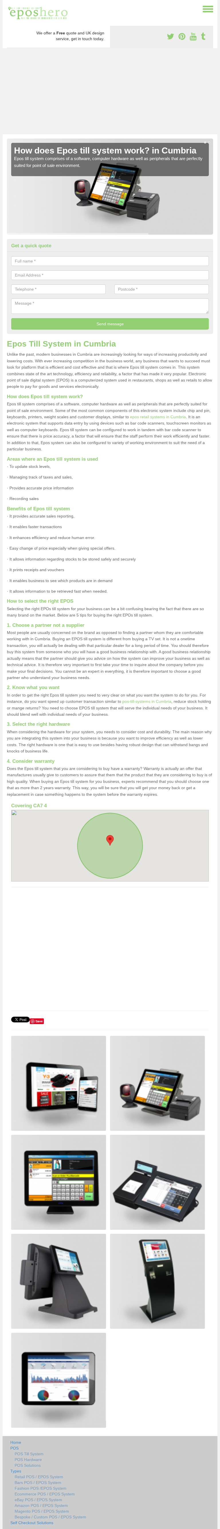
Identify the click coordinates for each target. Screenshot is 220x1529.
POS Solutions (28, 1465)
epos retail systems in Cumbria (158, 417)
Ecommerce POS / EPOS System (45, 1494)
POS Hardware (28, 1459)
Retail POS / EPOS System (39, 1476)
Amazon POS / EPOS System (41, 1505)
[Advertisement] (110, 91)
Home (15, 1442)
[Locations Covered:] (9, 9)
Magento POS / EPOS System (42, 1511)
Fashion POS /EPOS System (40, 1488)
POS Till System (29, 1454)
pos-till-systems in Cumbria (146, 701)
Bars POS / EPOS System (38, 1482)
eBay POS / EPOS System (38, 1499)
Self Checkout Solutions (31, 1522)
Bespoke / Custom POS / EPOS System (50, 1517)
